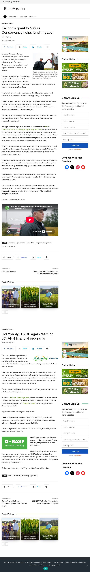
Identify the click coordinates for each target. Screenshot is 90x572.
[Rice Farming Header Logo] (14, 9)
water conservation (9, 246)
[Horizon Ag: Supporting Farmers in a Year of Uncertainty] (49, 297)
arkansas (11, 243)
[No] (87, 566)
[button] (83, 16)
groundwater (21, 243)
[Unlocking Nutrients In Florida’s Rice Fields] (30, 297)
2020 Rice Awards (9, 271)
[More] (47, 47)
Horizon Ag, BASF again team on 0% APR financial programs (45, 272)
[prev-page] (3, 312)
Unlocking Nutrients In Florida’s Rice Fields (30, 305)
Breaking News (7, 23)
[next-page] (6, 312)
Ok (46, 568)
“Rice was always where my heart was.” (11, 305)
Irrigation (31, 243)
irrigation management (43, 243)
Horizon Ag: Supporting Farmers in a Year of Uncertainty (49, 304)
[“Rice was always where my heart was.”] (11, 297)
